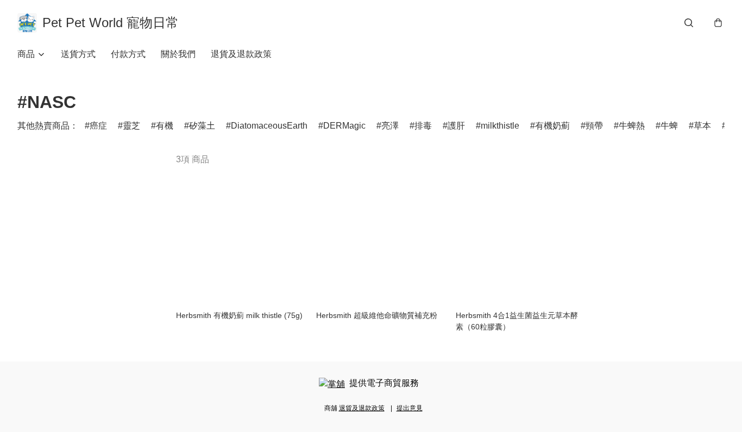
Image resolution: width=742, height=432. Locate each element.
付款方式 (128, 54)
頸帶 (594, 125)
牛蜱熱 (632, 125)
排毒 (423, 125)
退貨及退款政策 (241, 54)
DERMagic (344, 125)
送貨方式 (78, 54)
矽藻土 (202, 125)
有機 (164, 125)
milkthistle (500, 125)
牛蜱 (669, 125)
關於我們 (178, 54)
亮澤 (390, 125)
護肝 (456, 125)
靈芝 (131, 125)
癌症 (98, 125)
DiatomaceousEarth (269, 125)
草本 (702, 125)
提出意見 (410, 408)
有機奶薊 (552, 125)
